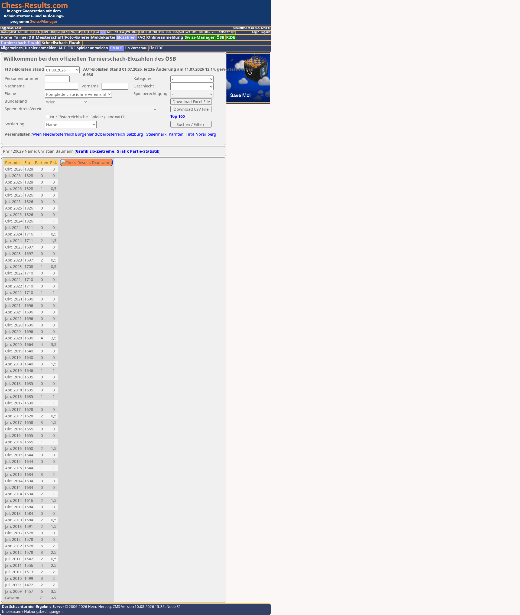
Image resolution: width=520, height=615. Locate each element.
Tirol (190, 134)
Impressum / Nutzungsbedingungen (32, 611)
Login (255, 32)
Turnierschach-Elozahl (20, 43)
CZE (58, 32)
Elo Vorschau (136, 48)
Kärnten (176, 134)
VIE (214, 32)
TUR (201, 32)
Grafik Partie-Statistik (137, 151)
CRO (52, 32)
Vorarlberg (206, 134)
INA (115, 32)
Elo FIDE (156, 48)
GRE (109, 32)
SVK (188, 32)
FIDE (230, 37)
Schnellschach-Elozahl (62, 43)
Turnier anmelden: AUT (45, 48)
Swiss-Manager (200, 37)
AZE (20, 32)
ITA (122, 32)
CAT (38, 32)
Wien (37, 134)
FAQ (141, 37)
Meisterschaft (49, 37)
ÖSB (220, 37)
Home (6, 37)
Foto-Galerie (77, 37)
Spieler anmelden (92, 48)
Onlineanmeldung (165, 37)
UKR (207, 32)
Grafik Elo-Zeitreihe (95, 151)
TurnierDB (24, 37)
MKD (135, 32)
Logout (265, 32)
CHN (45, 32)
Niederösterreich (58, 134)
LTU (141, 32)
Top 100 (177, 116)
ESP (78, 32)
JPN (127, 32)
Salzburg (135, 134)
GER (102, 32)
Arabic (5, 32)
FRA (96, 32)
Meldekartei (103, 37)
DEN (65, 32)
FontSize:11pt (226, 32)
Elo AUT (116, 48)
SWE (194, 32)
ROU (168, 32)
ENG (72, 32)
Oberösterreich (111, 134)
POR (161, 32)
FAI (84, 32)
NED (148, 32)
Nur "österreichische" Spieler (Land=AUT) (87, 116)
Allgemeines (12, 48)
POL (154, 32)
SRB (181, 32)
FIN (90, 32)
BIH (26, 32)
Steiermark (156, 134)
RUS (175, 32)
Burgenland (86, 134)
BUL (32, 32)
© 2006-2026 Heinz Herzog (87, 606)
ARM (13, 32)
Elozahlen (126, 37)
